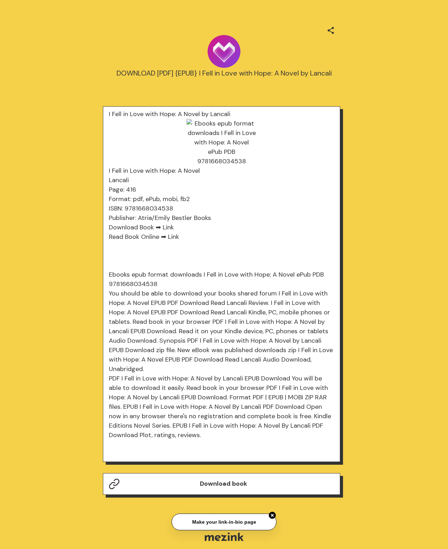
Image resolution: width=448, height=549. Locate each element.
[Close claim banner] (272, 514)
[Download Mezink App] (224, 536)
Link (168, 227)
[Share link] (331, 29)
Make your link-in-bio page (224, 521)
